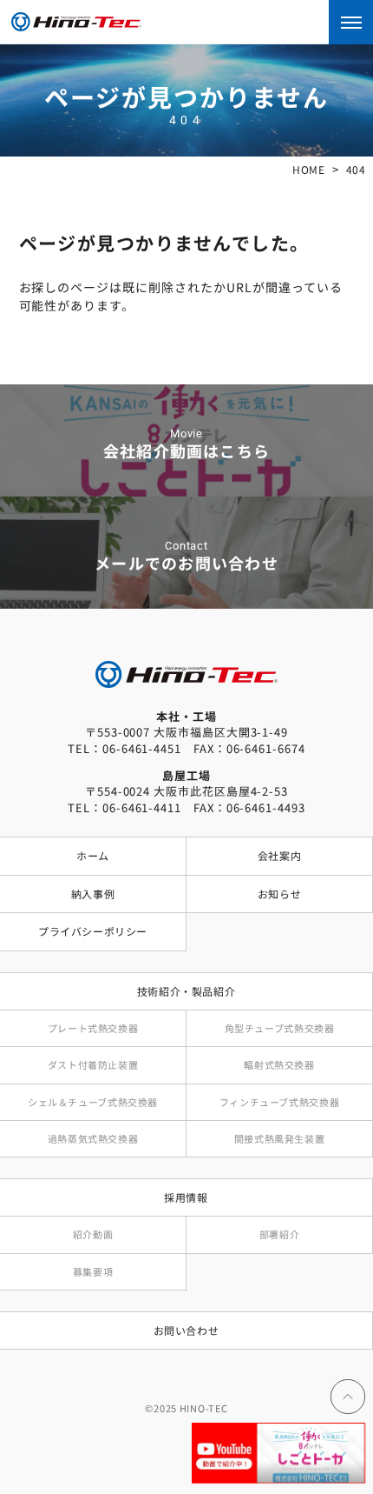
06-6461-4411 (141, 807)
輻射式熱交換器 (279, 1064)
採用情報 (185, 1197)
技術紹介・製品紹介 (186, 991)
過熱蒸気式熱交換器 (93, 1138)
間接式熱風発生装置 (279, 1138)
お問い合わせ (186, 1330)
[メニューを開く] (351, 22)
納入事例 (93, 894)
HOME (308, 169)
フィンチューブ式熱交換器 (279, 1102)
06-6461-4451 (141, 748)
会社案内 (279, 856)
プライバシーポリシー (92, 931)
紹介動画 (93, 1234)
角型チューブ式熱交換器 (280, 1028)
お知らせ (279, 894)
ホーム (92, 856)
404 (356, 169)
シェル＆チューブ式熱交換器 (93, 1102)
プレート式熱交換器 (93, 1028)
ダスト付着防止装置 (93, 1064)
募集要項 (93, 1271)
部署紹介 (279, 1234)
